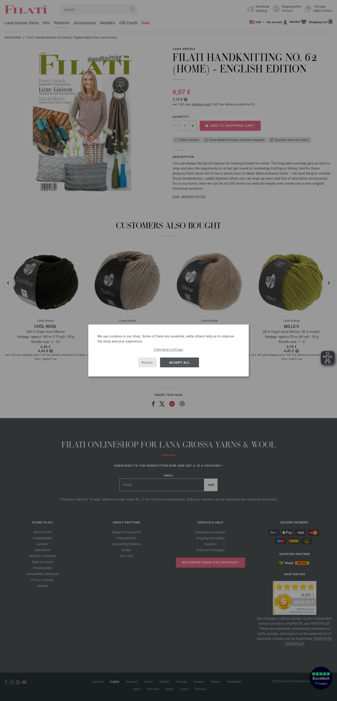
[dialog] (168, 351)
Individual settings (168, 349)
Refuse (147, 362)
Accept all (179, 362)
